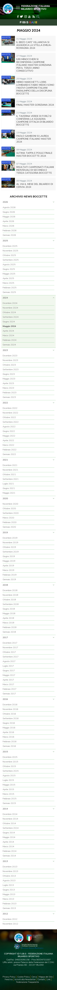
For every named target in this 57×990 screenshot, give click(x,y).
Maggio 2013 (9, 894)
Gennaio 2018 (9, 632)
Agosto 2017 (9, 661)
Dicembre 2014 (10, 814)
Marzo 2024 (8, 335)
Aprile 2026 (8, 221)
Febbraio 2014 (9, 851)
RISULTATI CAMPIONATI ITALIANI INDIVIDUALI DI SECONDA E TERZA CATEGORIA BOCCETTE (35, 170)
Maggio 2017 (9, 675)
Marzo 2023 (8, 388)
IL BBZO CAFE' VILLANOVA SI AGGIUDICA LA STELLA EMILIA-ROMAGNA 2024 (34, 45)
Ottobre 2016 (9, 713)
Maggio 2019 (9, 561)
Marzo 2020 (8, 517)
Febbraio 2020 (9, 522)
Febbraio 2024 (9, 340)
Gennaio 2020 (9, 527)
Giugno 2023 (9, 374)
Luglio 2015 (8, 780)
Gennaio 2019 (9, 579)
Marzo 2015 (8, 794)
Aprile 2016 (8, 732)
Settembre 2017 (11, 656)
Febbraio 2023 (9, 392)
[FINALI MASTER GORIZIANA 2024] (8, 103)
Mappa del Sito (46, 976)
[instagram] (26, 16)
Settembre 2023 (11, 369)
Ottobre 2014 (9, 823)
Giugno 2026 (9, 212)
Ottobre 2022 (9, 417)
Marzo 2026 (8, 225)
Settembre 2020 (11, 513)
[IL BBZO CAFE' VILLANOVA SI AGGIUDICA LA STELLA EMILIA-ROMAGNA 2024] (8, 43)
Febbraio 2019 (9, 574)
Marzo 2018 (8, 622)
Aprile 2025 (8, 278)
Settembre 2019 (11, 551)
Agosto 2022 (9, 426)
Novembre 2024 (10, 307)
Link (48, 979)
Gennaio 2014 (9, 855)
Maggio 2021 (9, 493)
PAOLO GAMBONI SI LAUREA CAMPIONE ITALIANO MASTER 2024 (33, 138)
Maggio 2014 (9, 837)
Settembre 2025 (11, 259)
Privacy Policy (9, 976)
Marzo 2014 (8, 846)
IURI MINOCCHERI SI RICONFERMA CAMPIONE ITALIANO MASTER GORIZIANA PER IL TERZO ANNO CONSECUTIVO (33, 65)
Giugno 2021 (9, 488)
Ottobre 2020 (9, 508)
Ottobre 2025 (9, 255)
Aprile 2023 (8, 383)
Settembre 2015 (11, 771)
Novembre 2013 (10, 871)
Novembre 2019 (10, 542)
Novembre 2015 (10, 761)
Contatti (41, 979)
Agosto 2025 (9, 264)
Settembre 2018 (11, 604)
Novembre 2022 (10, 412)
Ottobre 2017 (9, 652)
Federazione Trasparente (27, 982)
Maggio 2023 (9, 378)
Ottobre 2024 (9, 312)
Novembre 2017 (10, 647)
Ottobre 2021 (9, 474)
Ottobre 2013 (9, 875)
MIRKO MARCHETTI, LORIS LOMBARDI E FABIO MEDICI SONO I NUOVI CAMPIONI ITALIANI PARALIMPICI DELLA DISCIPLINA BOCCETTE (35, 87)
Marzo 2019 (8, 570)
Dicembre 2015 (10, 757)
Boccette (6, 37)
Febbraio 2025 (9, 287)
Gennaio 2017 (9, 693)
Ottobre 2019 (9, 547)
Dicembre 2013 (10, 866)
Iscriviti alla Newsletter (25, 979)
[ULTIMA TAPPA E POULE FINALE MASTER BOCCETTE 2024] (8, 153)
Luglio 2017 (8, 666)
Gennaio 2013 (9, 908)
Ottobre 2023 (9, 364)
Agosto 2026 (9, 207)
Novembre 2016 (10, 709)
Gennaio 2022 (9, 454)
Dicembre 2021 (10, 465)
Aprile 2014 (8, 841)
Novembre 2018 (10, 595)
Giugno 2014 (9, 832)
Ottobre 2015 (9, 766)
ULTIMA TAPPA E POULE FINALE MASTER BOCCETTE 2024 (34, 154)
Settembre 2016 (11, 718)
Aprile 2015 (8, 789)
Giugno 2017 (9, 670)
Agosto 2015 (9, 775)
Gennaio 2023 (9, 397)
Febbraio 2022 (9, 449)
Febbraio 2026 (9, 230)
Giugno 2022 (9, 431)
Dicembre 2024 (10, 303)
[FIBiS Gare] (28, 22)
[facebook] (18, 16)
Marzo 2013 (8, 899)
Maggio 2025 (9, 273)
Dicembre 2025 (10, 246)
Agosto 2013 (9, 880)
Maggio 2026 (9, 216)
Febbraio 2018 (9, 627)
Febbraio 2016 (9, 741)
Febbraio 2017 (9, 689)
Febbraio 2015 (9, 798)
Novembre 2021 (10, 469)
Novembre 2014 (10, 818)
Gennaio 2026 (9, 235)
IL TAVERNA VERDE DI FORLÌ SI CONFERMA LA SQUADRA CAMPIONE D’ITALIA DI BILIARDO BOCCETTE (34, 120)
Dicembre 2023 (10, 355)
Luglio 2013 (8, 885)
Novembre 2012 (10, 923)
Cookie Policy (23, 976)
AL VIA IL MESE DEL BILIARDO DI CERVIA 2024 (34, 186)
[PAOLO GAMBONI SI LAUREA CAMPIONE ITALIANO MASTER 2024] (8, 137)
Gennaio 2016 (9, 746)
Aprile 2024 (8, 330)
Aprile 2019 (8, 565)
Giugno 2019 (9, 556)
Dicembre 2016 (10, 704)
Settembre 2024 (11, 317)
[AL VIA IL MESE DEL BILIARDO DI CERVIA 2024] (8, 184)
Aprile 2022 (8, 440)
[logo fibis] (7, 14)
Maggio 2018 (9, 613)
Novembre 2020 (10, 503)
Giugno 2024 (9, 321)
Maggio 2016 (9, 727)
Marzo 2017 (8, 684)
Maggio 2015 (9, 784)
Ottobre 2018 (9, 599)
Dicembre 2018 (10, 590)
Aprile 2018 (8, 618)
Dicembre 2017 (10, 642)
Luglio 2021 (8, 483)
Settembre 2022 (11, 422)
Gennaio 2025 (9, 292)
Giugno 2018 (9, 608)
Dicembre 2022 (10, 408)
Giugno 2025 (9, 269)
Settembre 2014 (11, 828)
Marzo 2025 (8, 283)
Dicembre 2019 (10, 537)
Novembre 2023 (10, 360)
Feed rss (9, 979)
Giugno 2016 (9, 723)
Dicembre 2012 (10, 919)
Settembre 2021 (11, 479)
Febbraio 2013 (9, 903)
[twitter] (21, 16)
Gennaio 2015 (9, 803)
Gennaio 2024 (9, 344)
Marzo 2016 (8, 736)
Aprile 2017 (8, 679)
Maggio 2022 (9, 435)
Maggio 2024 (9, 326)
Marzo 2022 (8, 445)
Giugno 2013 (9, 889)
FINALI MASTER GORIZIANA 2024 (35, 104)
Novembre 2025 (10, 250)
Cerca (34, 976)
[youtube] (29, 16)
